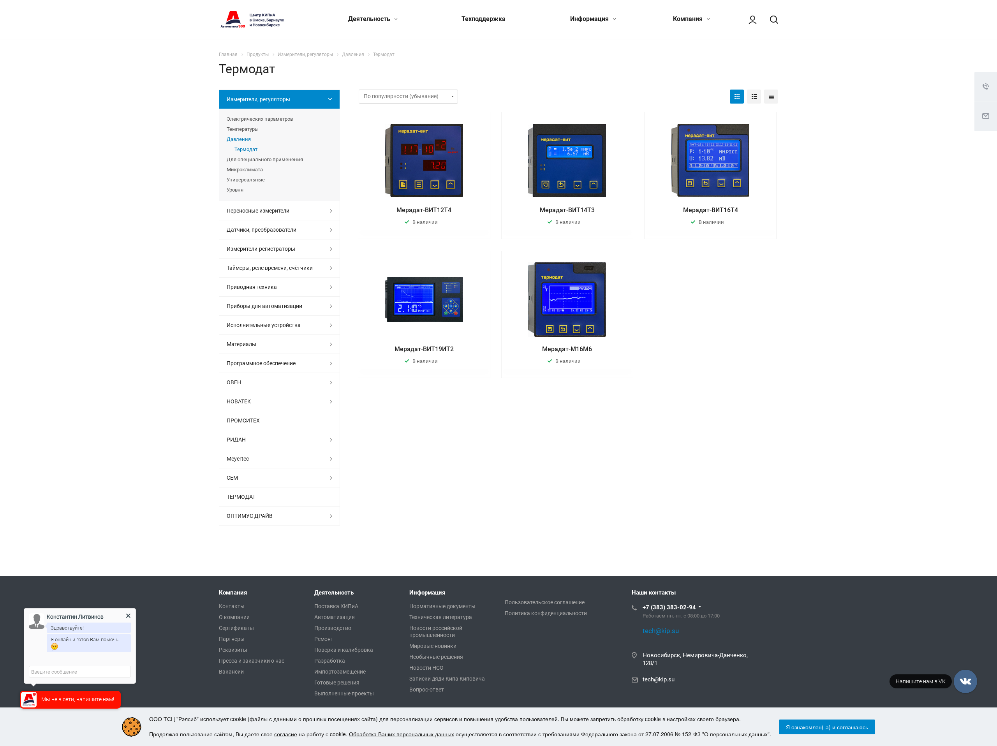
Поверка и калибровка (343, 650)
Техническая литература (440, 617)
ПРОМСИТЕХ (243, 420)
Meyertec (238, 459)
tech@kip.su (659, 679)
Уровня (235, 190)
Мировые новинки (432, 646)
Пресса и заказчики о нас (251, 661)
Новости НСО (426, 668)
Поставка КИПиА (336, 606)
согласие (285, 734)
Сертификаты (236, 628)
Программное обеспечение (261, 363)
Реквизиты (233, 650)
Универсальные (246, 180)
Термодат (245, 149)
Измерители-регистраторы (261, 249)
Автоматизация (334, 617)
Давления (239, 139)
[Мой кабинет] (749, 19)
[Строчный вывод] (754, 97)
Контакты (232, 606)
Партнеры (232, 639)
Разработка (329, 661)
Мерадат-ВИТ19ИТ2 (424, 349)
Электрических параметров (260, 119)
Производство (332, 628)
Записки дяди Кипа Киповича (447, 679)
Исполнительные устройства (264, 325)
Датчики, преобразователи (261, 230)
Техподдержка (484, 19)
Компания (688, 19)
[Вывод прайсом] (771, 97)
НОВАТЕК (239, 401)
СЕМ (232, 478)
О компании (234, 617)
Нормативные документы (442, 606)
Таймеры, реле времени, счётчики (270, 268)
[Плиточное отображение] (737, 97)
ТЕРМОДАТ (241, 497)
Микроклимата (245, 169)
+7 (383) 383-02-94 (669, 607)
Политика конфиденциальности (546, 613)
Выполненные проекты (344, 693)
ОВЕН (234, 382)
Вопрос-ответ (426, 689)
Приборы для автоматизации (264, 306)
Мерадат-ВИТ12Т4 (423, 210)
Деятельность (370, 19)
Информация (590, 19)
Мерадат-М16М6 (567, 349)
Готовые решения (336, 682)
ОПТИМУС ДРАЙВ (250, 516)
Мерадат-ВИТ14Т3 (567, 210)
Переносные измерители (258, 211)
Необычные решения (436, 657)
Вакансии (231, 672)
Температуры (243, 129)
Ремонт (323, 639)
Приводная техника (252, 287)
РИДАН (236, 439)
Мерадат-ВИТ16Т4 (710, 210)
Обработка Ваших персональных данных (401, 734)
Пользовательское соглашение (545, 602)
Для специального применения (265, 159)
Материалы (241, 344)
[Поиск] (770, 19)
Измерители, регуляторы (258, 99)
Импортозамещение (340, 672)
